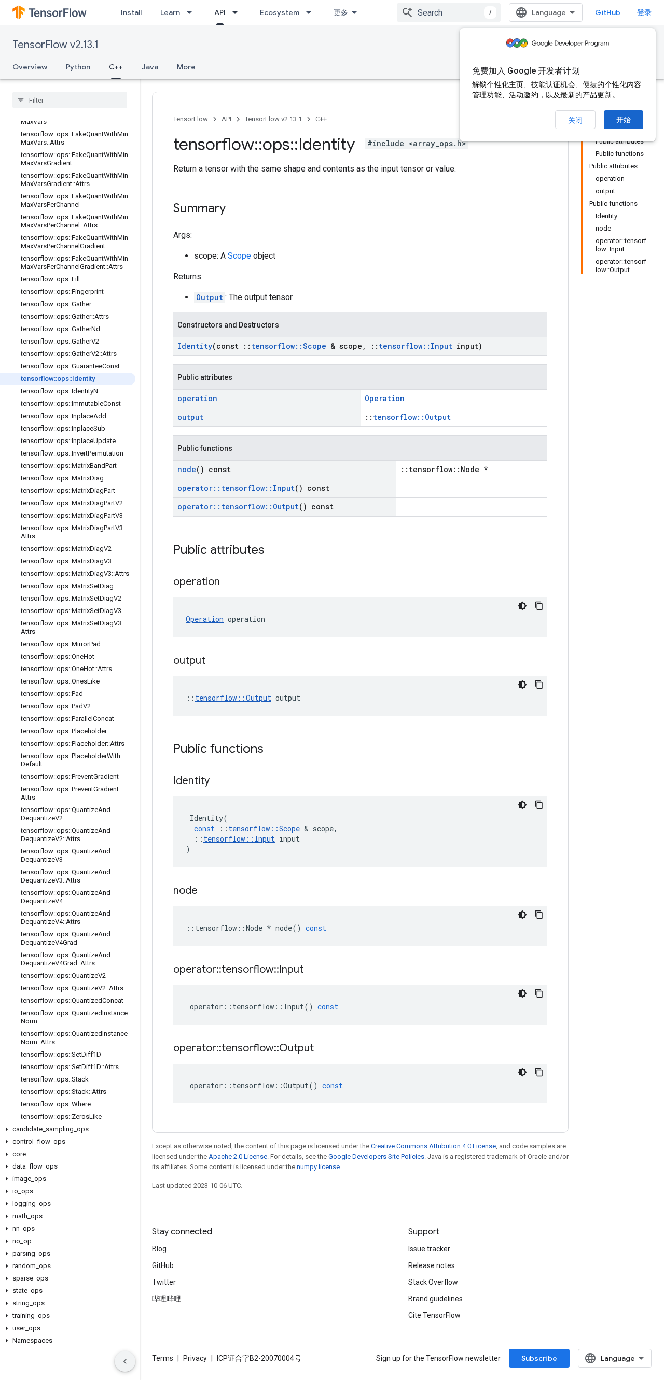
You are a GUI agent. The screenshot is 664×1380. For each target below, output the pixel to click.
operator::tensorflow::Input (236, 488)
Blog (159, 1249)
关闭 (575, 120)
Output (209, 297)
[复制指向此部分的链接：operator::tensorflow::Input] (313, 970)
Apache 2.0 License (238, 1156)
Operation (385, 398)
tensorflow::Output (412, 417)
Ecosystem (279, 12)
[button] (67, 1129)
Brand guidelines (435, 1298)
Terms (162, 1358)
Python (78, 67)
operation (197, 398)
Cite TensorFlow (434, 1315)
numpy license (318, 1167)
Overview (29, 67)
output (190, 417)
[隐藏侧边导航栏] (125, 1361)
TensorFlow (190, 119)
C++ (116, 67)
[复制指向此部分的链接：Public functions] (274, 750)
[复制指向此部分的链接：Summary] (236, 209)
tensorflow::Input (415, 346)
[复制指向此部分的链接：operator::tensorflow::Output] (324, 1049)
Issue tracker (429, 1249)
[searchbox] (69, 100)
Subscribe (539, 1358)
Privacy (195, 1358)
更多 (341, 12)
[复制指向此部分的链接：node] (208, 891)
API (220, 12)
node (186, 469)
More (186, 67)
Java (150, 67)
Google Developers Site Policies (376, 1156)
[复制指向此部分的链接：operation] (230, 582)
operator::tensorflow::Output (238, 506)
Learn (170, 12)
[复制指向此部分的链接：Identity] (220, 781)
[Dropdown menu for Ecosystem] (311, 12)
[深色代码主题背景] (522, 605)
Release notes (431, 1265)
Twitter (164, 1282)
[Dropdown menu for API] (238, 12)
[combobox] (449, 12)
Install (131, 12)
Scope (239, 256)
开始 (623, 119)
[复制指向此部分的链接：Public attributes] (275, 551)
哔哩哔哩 (166, 1298)
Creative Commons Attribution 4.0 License (433, 1146)
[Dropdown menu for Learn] (192, 12)
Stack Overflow (433, 1282)
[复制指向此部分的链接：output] (215, 661)
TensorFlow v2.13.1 (55, 44)
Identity (194, 346)
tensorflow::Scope (288, 346)
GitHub (607, 12)
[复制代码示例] (539, 605)
